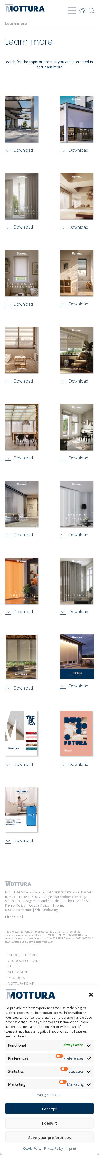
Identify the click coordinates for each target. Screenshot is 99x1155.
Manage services (48, 1095)
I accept (49, 1108)
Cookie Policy (32, 1148)
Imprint (70, 1148)
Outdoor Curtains (24, 960)
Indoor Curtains (22, 955)
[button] (91, 994)
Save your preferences (49, 1137)
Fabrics (14, 966)
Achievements (19, 972)
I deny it (49, 1123)
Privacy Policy (53, 1148)
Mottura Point (21, 983)
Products (16, 978)
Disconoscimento (18, 910)
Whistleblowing (46, 910)
